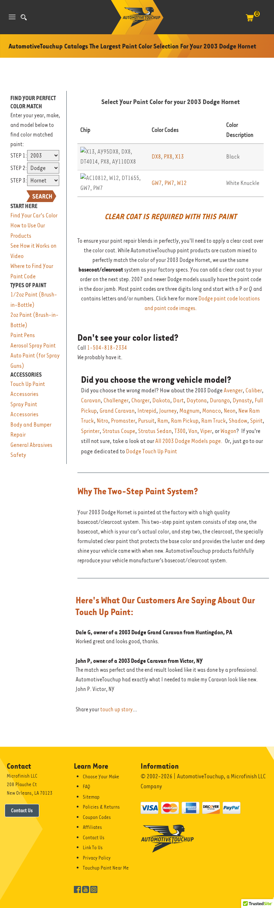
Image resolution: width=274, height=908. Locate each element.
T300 (180, 431)
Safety (18, 455)
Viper (206, 431)
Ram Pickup (184, 420)
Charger (140, 400)
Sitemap (91, 797)
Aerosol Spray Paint (33, 345)
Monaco (211, 410)
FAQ (86, 786)
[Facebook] (77, 889)
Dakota (161, 400)
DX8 (156, 156)
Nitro (102, 420)
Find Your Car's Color (33, 215)
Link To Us (93, 847)
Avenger (233, 390)
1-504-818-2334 (107, 348)
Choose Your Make (101, 776)
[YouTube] (85, 889)
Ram (162, 420)
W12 (182, 183)
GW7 (157, 183)
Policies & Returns (101, 807)
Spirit (256, 420)
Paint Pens (22, 335)
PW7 (169, 183)
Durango (220, 400)
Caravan (91, 400)
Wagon (228, 431)
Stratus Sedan (155, 431)
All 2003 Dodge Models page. (189, 441)
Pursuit (146, 420)
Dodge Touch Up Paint (151, 451)
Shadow (238, 420)
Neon (229, 410)
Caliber (253, 390)
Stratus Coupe (118, 431)
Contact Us (22, 810)
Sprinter (90, 431)
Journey (168, 410)
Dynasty (242, 400)
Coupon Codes (97, 817)
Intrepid (146, 410)
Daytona (197, 400)
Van (192, 431)
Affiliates (92, 827)
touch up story (116, 709)
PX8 (168, 156)
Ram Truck (213, 420)
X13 (179, 156)
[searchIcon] (24, 17)
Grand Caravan (117, 410)
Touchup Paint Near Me (106, 868)
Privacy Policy (97, 858)
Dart (178, 400)
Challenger (115, 400)
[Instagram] (93, 889)
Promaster (123, 420)
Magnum (189, 410)
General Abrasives (31, 445)
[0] (250, 21)
